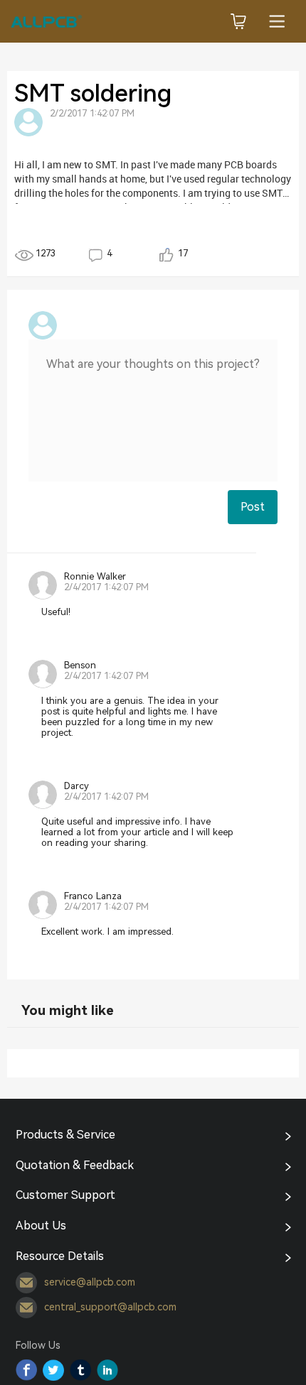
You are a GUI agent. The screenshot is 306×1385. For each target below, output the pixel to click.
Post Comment (253, 512)
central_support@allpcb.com (110, 1307)
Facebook (26, 1370)
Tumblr (80, 1370)
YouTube (107, 1370)
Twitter (53, 1370)
